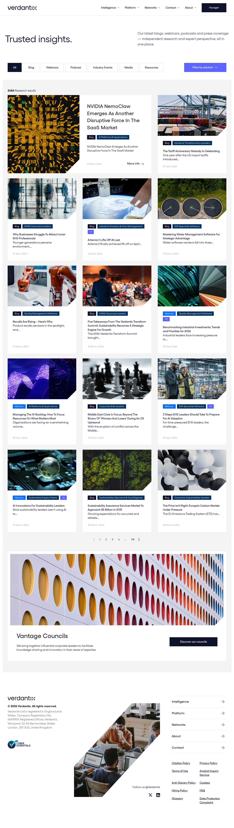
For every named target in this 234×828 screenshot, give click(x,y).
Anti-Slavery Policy (184, 782)
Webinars (52, 67)
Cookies (205, 782)
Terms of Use (180, 771)
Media (128, 67)
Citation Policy (181, 763)
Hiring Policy (180, 790)
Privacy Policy (208, 763)
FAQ (202, 790)
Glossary (177, 798)
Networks (178, 725)
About (189, 7)
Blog (31, 67)
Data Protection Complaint (210, 800)
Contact (171, 7)
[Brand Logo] (22, 7)
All (14, 67)
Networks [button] (151, 7)
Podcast (76, 67)
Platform (130, 7)
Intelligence (108, 7)
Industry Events (102, 67)
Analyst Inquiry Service (209, 773)
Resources (151, 67)
